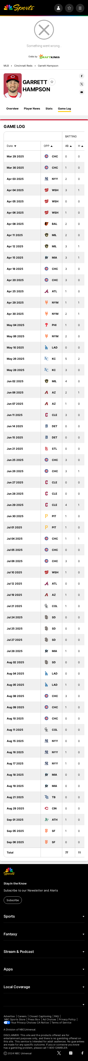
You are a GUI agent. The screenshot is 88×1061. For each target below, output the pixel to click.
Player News (32, 108)
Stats (49, 108)
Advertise (9, 1016)
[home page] (19, 8)
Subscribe (13, 900)
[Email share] (81, 92)
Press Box (34, 1019)
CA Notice (43, 1022)
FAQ (56, 1016)
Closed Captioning (40, 1016)
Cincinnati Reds (23, 65)
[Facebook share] (81, 76)
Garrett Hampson (48, 65)
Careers (22, 1016)
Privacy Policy (67, 1019)
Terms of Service (61, 1022)
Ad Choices (49, 1019)
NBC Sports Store (14, 1019)
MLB (6, 65)
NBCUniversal (27, 1029)
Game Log (64, 108)
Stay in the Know (15, 883)
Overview (12, 108)
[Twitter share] (81, 84)
